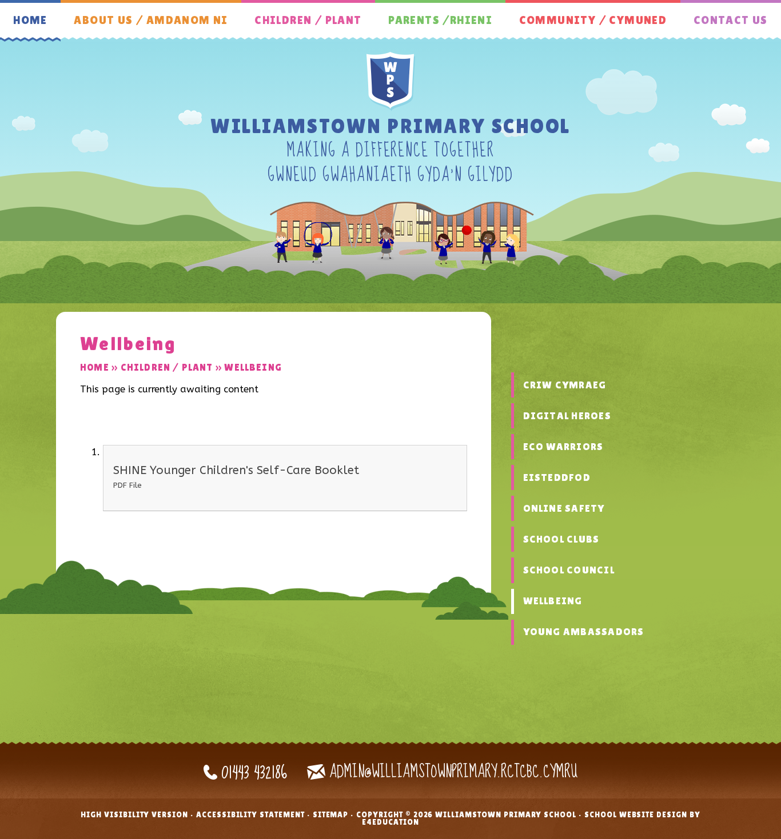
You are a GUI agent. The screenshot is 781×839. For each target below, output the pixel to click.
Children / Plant (167, 367)
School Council (569, 570)
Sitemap (331, 814)
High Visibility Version (134, 814)
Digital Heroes (567, 415)
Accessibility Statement (250, 814)
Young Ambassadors (583, 631)
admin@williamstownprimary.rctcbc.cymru (453, 772)
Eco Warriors (563, 446)
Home (94, 367)
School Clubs (561, 539)
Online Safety (564, 508)
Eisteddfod (557, 477)
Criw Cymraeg (565, 385)
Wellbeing (253, 367)
